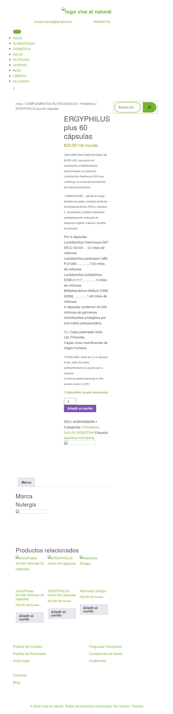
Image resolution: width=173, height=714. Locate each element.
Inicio (19, 103)
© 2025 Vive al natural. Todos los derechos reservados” (86, 706)
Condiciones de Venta (105, 653)
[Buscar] (149, 107)
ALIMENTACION (24, 43)
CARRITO (19, 76)
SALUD (18, 54)
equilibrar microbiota (79, 437)
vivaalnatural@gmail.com (53, 21)
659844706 (101, 21)
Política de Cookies (27, 646)
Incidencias (97, 660)
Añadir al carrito (80, 408)
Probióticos (87, 103)
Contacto (20, 675)
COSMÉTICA (22, 49)
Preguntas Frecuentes (105, 646)
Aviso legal (21, 660)
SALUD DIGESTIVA (79, 432)
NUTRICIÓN (21, 59)
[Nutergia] (80, 455)
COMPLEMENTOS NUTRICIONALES (51, 103)
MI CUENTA (21, 81)
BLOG (17, 70)
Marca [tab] (26, 482)
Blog (16, 682)
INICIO (17, 38)
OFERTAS (20, 65)
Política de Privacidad (29, 653)
